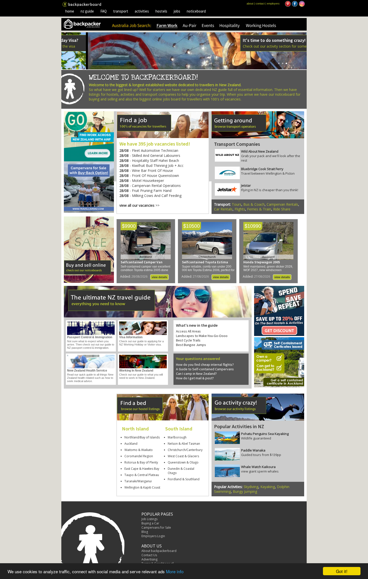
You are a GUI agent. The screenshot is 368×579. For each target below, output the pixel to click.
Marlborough (177, 437)
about (250, 3)
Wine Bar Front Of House (152, 170)
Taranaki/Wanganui (138, 481)
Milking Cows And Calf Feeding (156, 195)
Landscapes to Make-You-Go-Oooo (202, 335)
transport (120, 11)
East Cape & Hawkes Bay (141, 469)
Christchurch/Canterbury (185, 450)
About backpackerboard (158, 551)
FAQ (103, 11)
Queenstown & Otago (183, 462)
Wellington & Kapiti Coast (142, 487)
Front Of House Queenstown (155, 175)
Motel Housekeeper (148, 180)
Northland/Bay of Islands (142, 437)
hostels (161, 11)
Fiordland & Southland (184, 479)
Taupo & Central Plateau (141, 475)
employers (273, 3)
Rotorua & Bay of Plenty (141, 462)
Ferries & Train (259, 209)
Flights (240, 209)
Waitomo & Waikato (138, 450)
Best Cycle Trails (188, 340)
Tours (236, 204)
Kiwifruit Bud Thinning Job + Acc (157, 165)
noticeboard (196, 11)
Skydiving (251, 486)
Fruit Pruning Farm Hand (151, 190)
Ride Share (281, 209)
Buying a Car (150, 523)
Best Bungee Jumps (191, 344)
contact (260, 3)
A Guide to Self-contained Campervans (205, 369)
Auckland (130, 443)
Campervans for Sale (156, 527)
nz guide (87, 11)
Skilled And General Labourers (156, 155)
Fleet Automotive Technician (155, 150)
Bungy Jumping (245, 491)
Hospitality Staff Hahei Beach (155, 160)
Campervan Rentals (282, 204)
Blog (144, 532)
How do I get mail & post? (195, 378)
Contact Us (149, 555)
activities (142, 11)
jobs (177, 11)
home (69, 11)
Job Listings (149, 519)
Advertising (149, 559)
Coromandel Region (138, 456)
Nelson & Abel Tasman (184, 443)
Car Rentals (223, 209)
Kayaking (267, 486)
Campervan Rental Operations (156, 185)
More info (174, 571)
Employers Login (153, 536)
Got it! (341, 571)
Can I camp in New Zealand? (196, 373)
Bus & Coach (254, 204)
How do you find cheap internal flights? (205, 364)
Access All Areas (188, 331)
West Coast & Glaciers (183, 456)
